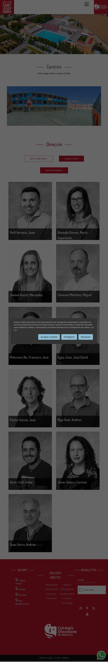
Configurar (69, 337)
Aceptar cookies (49, 337)
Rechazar (86, 337)
